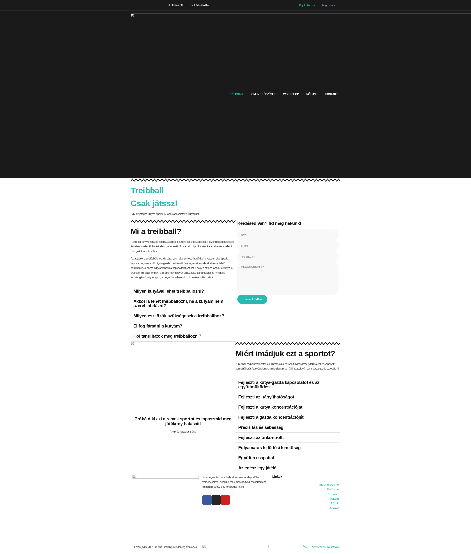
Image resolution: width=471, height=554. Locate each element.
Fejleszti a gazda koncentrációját (270, 417)
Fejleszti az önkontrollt (261, 437)
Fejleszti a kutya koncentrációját (270, 407)
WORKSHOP (291, 94)
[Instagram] (145, 5)
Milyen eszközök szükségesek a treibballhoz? (178, 315)
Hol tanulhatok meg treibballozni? (167, 336)
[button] (183, 291)
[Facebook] (132, 5)
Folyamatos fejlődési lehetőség (269, 447)
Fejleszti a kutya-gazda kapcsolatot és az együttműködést (278, 384)
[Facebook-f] (207, 500)
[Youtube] (225, 500)
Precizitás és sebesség (261, 427)
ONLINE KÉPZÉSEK (263, 94)
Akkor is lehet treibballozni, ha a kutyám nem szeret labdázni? (178, 303)
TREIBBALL (236, 94)
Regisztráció (329, 5)
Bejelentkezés (307, 5)
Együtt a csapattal (256, 457)
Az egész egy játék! (257, 467)
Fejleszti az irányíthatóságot (266, 396)
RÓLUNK (312, 94)
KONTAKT (331, 94)
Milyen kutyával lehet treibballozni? (168, 291)
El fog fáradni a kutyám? (157, 325)
